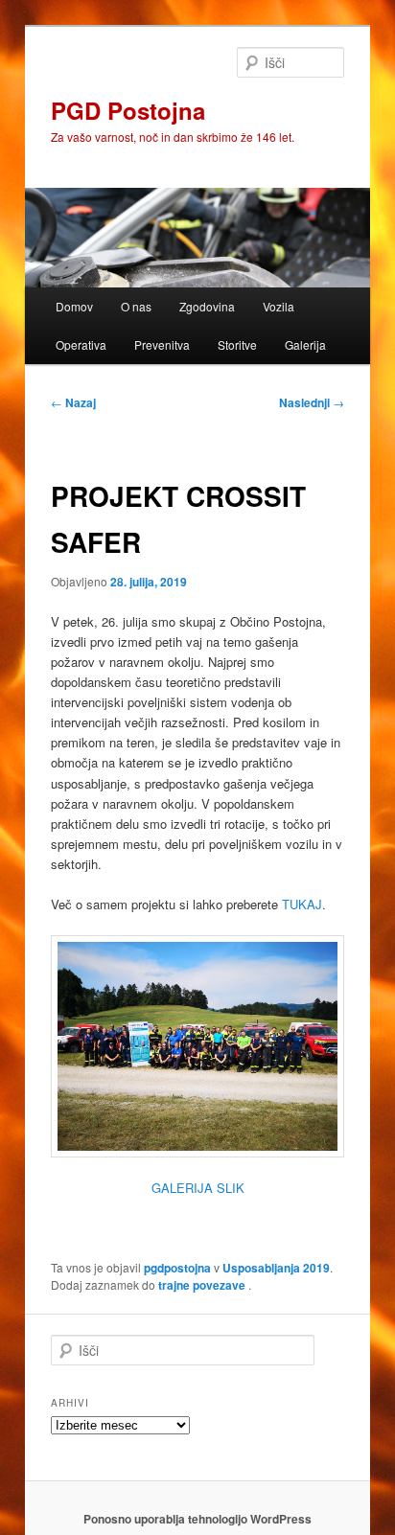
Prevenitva (162, 344)
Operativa (81, 344)
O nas (136, 306)
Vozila (278, 306)
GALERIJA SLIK (197, 1188)
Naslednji (311, 402)
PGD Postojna (128, 110)
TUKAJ (302, 904)
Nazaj (73, 402)
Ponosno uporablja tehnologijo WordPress (197, 1518)
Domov (74, 306)
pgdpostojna (177, 1267)
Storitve (237, 344)
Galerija (305, 344)
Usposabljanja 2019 (276, 1267)
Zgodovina (207, 306)
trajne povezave (201, 1285)
